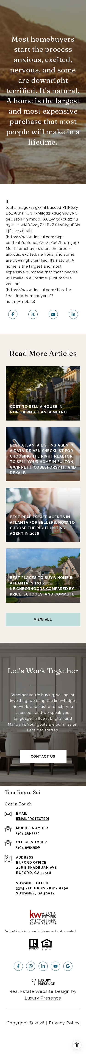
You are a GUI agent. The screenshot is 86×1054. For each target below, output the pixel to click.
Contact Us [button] (43, 756)
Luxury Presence (43, 998)
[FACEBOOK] (18, 966)
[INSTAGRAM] (30, 966)
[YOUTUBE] (55, 966)
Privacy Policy (64, 1022)
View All (43, 619)
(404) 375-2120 (27, 833)
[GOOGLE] (67, 966)
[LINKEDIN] (43, 966)
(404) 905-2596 (28, 847)
